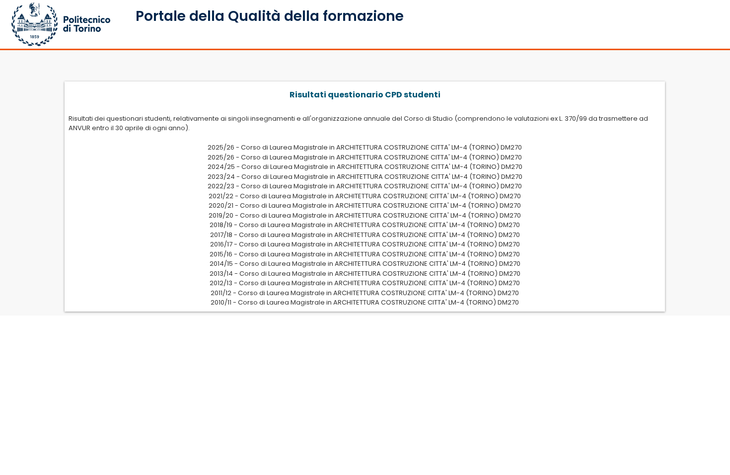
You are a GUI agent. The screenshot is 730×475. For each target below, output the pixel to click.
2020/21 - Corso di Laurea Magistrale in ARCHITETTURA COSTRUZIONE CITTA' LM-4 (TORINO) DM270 (365, 205)
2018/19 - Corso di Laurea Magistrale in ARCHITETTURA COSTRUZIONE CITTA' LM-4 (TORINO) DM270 (365, 225)
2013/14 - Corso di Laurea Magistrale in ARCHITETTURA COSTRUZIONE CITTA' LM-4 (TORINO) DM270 (365, 273)
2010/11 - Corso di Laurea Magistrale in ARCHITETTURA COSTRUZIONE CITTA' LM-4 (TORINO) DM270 (365, 302)
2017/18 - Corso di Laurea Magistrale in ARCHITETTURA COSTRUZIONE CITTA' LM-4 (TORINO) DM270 (365, 234)
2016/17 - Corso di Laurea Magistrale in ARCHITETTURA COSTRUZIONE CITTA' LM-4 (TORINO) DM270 (365, 244)
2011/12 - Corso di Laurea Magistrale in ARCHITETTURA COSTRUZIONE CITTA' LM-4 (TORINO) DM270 (365, 293)
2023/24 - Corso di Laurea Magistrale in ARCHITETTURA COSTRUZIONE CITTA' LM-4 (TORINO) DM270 (365, 176)
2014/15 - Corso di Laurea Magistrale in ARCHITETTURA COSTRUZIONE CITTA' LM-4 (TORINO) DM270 (365, 263)
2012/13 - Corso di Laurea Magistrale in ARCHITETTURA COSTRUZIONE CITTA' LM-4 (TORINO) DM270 (365, 283)
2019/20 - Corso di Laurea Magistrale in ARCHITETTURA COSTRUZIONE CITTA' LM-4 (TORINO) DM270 (365, 215)
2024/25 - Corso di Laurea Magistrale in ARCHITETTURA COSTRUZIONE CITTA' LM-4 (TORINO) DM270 (365, 166)
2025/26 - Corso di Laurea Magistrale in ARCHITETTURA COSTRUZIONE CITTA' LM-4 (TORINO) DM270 (365, 147)
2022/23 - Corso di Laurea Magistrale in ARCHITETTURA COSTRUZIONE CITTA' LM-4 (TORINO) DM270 (365, 186)
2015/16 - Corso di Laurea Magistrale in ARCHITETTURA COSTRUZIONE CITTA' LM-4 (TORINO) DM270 (365, 254)
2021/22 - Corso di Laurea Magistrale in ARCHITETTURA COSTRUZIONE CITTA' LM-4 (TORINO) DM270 (365, 196)
